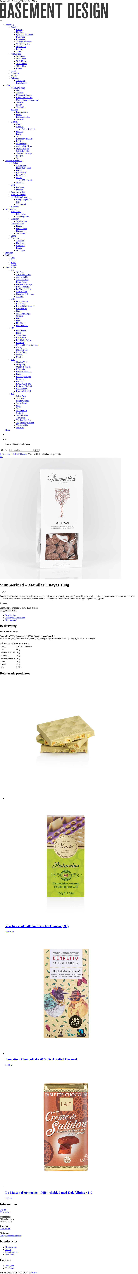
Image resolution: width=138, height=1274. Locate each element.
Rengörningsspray (24, 199)
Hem (2, 454)
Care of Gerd (21, 291)
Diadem (19, 226)
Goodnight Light (23, 313)
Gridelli (19, 316)
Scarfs (13, 236)
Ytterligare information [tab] (15, 618)
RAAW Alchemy (23, 384)
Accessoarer (10, 209)
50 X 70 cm (21, 61)
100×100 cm (21, 66)
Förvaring (15, 73)
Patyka (19, 374)
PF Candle (20, 369)
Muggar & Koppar (24, 95)
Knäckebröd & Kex (24, 139)
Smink (19, 177)
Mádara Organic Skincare (27, 345)
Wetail (34, 1273)
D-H (13, 299)
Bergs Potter (21, 282)
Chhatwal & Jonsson (25, 294)
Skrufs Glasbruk (23, 401)
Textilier (14, 110)
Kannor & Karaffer (24, 97)
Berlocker (20, 245)
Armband (20, 241)
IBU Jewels (21, 330)
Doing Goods (22, 301)
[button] (1, 456)
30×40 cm (20, 56)
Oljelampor (21, 46)
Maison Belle (21, 350)
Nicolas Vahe (21, 362)
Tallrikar (19, 93)
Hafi (18, 318)
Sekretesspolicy (12, 1252)
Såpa (18, 202)
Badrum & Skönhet (13, 160)
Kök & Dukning (18, 88)
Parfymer (20, 187)
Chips (18, 124)
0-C (12, 270)
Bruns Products (22, 287)
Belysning (15, 78)
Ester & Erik (21, 308)
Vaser (18, 51)
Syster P (19, 413)
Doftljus (19, 32)
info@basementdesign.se (10, 1236)
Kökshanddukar (23, 117)
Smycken (15, 238)
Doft (13, 185)
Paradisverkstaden (24, 372)
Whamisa (20, 427)
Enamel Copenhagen (25, 306)
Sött (18, 158)
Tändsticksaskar (23, 44)
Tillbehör (14, 207)
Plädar (13, 71)
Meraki (19, 355)
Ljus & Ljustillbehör (24, 34)
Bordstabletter (22, 112)
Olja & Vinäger (22, 148)
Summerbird (21, 410)
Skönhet (14, 163)
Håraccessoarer (17, 224)
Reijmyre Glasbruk (24, 386)
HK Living (21, 323)
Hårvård (19, 170)
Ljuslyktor (20, 37)
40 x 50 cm (21, 59)
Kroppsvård (21, 173)
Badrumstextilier (18, 192)
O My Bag (20, 364)
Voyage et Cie (22, 425)
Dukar (19, 114)
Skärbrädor (21, 107)
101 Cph (20, 272)
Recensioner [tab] (11, 620)
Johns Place (21, 335)
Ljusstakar (20, 39)
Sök (36, 450)
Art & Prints (16, 54)
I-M (12, 328)
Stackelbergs (21, 403)
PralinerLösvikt (28, 129)
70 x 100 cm (21, 63)
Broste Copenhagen (24, 284)
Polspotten (20, 379)
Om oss (3, 1210)
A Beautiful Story (23, 274)
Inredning (9, 25)
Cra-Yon (19, 296)
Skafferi (14, 122)
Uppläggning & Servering (27, 100)
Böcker (19, 29)
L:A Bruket (21, 338)
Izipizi (18, 333)
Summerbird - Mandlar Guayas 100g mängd (19, 608)
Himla (18, 321)
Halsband (20, 243)
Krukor (19, 49)
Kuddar (14, 76)
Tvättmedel (21, 204)
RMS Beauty (27, 180)
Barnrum (9, 253)
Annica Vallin (22, 277)
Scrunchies (20, 233)
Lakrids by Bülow (24, 340)
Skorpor (19, 156)
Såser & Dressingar (24, 153)
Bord (13, 257)
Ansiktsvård (21, 165)
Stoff (18, 408)
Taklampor (20, 80)
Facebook (9, 1268)
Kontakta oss (10, 1247)
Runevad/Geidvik (23, 391)
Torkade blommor (23, 42)
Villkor (8, 1249)
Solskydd (20, 182)
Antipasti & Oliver (24, 146)
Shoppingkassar (23, 216)
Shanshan (20, 398)
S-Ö (12, 393)
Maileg (19, 347)
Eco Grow (20, 304)
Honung (19, 131)
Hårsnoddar (21, 231)
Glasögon (15, 219)
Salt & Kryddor (22, 151)
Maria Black (21, 352)
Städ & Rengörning (19, 197)
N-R (13, 359)
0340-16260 (5, 1228)
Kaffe (18, 134)
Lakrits (19, 141)
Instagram (9, 1266)
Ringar (19, 248)
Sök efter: (4, 450)
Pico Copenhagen (23, 376)
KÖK (7, 85)
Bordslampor (21, 83)
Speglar (14, 265)
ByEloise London (23, 289)
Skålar (19, 105)
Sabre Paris (21, 396)
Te (17, 136)
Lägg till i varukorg (8, 611)
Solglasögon (21, 221)
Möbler (8, 255)
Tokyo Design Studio (25, 422)
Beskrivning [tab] (10, 615)
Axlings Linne (22, 279)
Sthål (18, 405)
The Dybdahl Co (23, 420)
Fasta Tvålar (21, 175)
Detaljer (14, 27)
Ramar (19, 68)
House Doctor (22, 325)
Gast (18, 311)
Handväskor (16, 211)
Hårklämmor (21, 228)
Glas (18, 90)
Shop (8, 454)
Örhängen (20, 250)
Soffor (13, 262)
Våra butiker (5, 1212)
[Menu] (1, 20)
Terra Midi (20, 418)
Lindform (20, 342)
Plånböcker (21, 214)
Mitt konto (9, 1254)
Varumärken (10, 267)
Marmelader (21, 143)
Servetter (20, 102)
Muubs (19, 357)
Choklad (19, 126)
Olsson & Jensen (23, 367)
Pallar (13, 260)
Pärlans (19, 381)
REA (7, 430)
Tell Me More (22, 415)
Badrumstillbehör (18, 194)
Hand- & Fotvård (23, 168)
